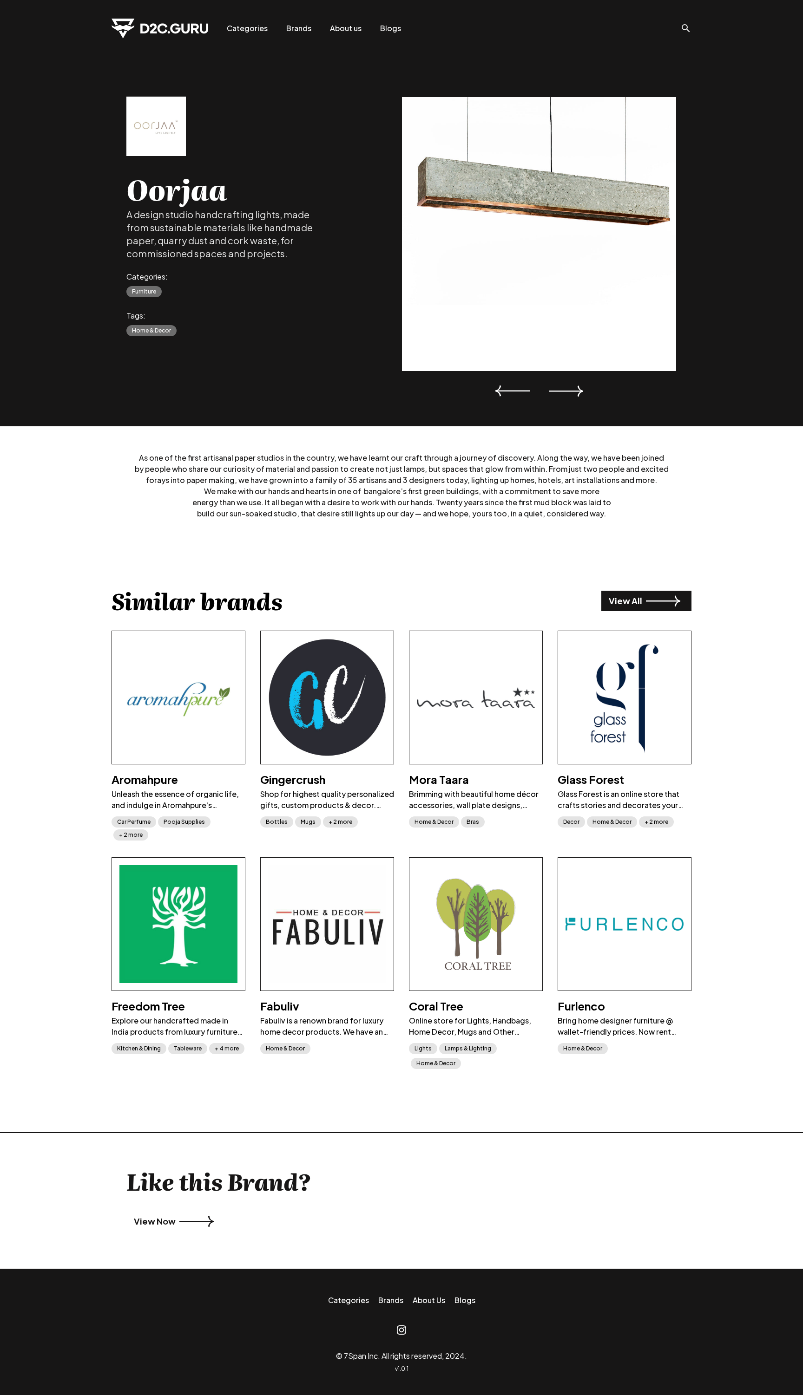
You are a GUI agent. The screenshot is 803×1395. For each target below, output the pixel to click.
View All (625, 600)
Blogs (390, 28)
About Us (429, 1300)
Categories (247, 28)
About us (346, 28)
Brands (298, 28)
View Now (155, 1221)
